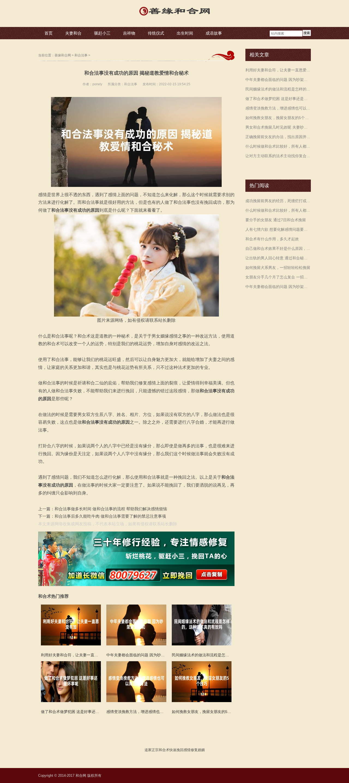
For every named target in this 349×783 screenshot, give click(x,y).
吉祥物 (129, 33)
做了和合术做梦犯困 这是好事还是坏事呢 (278, 98)
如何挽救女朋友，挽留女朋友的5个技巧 (278, 118)
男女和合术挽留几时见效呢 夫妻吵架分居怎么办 (278, 127)
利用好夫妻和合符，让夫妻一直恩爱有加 (278, 70)
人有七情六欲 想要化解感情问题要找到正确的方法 (278, 229)
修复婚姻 (198, 750)
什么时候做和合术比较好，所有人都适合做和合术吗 (278, 146)
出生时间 (185, 33)
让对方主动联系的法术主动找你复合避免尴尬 (278, 156)
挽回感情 (183, 750)
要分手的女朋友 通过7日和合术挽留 (275, 220)
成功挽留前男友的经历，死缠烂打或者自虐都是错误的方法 (278, 201)
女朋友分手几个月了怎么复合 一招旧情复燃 (278, 277)
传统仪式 (156, 33)
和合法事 (81, 55)
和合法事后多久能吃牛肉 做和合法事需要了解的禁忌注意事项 (110, 516)
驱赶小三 (102, 33)
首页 (48, 33)
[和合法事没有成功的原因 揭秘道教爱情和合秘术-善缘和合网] (174, 16)
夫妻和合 (73, 33)
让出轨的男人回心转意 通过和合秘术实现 (278, 258)
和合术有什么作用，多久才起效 (272, 239)
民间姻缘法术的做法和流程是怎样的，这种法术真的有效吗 (278, 89)
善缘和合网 (63, 55)
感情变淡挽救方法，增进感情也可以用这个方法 (278, 108)
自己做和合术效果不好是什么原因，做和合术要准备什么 (278, 248)
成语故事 (214, 33)
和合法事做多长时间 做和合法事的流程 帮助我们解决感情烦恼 (111, 508)
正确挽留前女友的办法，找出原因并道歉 (278, 137)
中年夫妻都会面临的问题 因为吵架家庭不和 (278, 79)
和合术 (164, 750)
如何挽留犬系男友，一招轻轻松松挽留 (277, 267)
